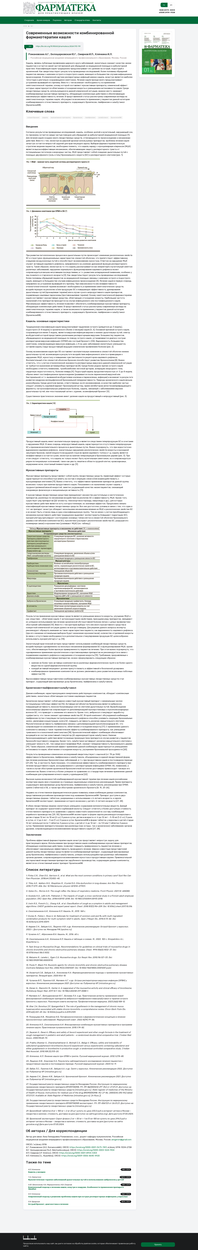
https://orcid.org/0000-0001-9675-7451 (88, 1147)
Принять (158, 1245)
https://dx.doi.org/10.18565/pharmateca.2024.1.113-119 (58, 46)
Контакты (97, 20)
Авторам (68, 20)
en (171, 5)
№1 (32, 26)
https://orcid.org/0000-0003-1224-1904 (95, 1150)
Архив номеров (43, 20)
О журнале (29, 20)
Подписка (57, 20)
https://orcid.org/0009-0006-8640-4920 (80, 1156)
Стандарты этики (82, 20)
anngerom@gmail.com (121, 1139)
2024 (25, 26)
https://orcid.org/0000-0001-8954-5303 (78, 1153)
